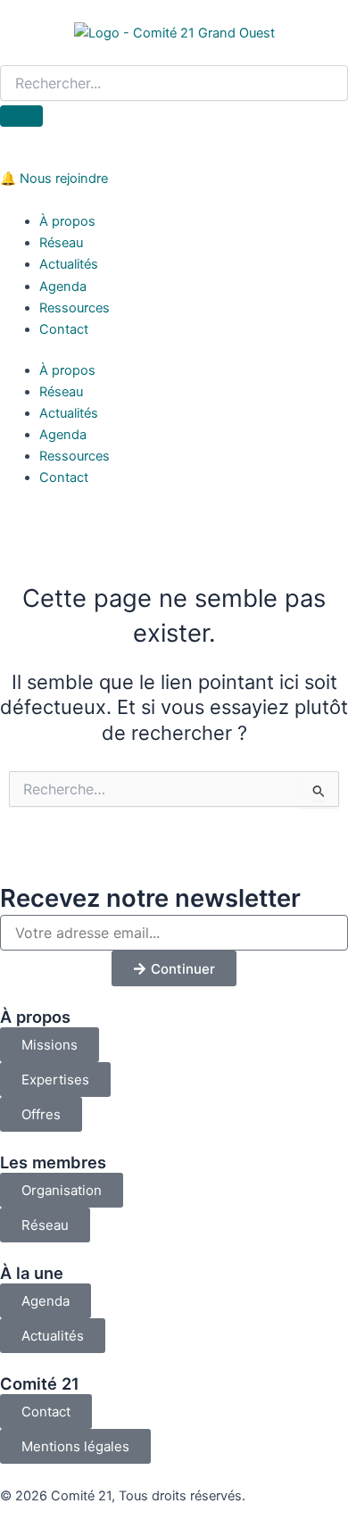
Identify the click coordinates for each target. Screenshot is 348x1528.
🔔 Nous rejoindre (54, 178)
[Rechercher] (21, 116)
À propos (67, 221)
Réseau (61, 243)
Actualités (68, 264)
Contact (63, 329)
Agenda (63, 286)
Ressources (74, 308)
